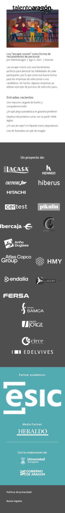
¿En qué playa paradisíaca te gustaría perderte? (31, 111)
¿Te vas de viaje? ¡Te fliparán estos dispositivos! (32, 125)
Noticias (48, 59)
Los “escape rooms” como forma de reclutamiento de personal (28, 55)
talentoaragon (18, 59)
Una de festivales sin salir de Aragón (26, 130)
